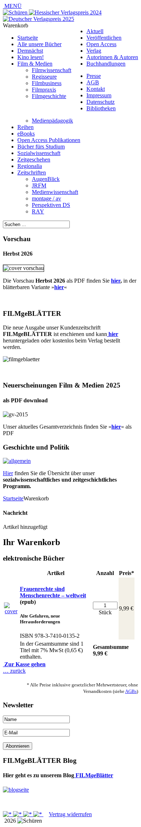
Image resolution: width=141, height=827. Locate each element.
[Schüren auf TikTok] (28, 814)
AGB (92, 82)
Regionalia (29, 166)
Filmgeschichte (49, 96)
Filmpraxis (44, 90)
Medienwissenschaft (55, 192)
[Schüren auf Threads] (18, 814)
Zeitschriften (31, 172)
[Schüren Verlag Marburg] (16, 12)
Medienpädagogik (52, 121)
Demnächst (30, 51)
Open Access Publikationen (48, 140)
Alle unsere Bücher (39, 44)
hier (115, 281)
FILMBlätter (93, 775)
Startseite (27, 38)
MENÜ (12, 6)
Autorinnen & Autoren (112, 57)
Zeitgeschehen (33, 159)
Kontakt (95, 89)
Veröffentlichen (103, 38)
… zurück (14, 671)
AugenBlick (46, 179)
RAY (38, 211)
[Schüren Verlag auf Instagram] (38, 814)
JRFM (39, 185)
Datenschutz (100, 102)
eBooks (26, 134)
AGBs (131, 691)
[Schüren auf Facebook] (8, 814)
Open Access (101, 44)
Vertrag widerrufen (70, 814)
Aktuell (94, 31)
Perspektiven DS (51, 205)
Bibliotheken (101, 108)
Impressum (98, 95)
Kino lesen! (30, 57)
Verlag (93, 51)
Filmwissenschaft (51, 70)
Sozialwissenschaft (38, 153)
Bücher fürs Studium (41, 146)
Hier (8, 473)
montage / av (46, 198)
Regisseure (44, 77)
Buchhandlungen (105, 64)
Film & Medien (34, 64)
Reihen (25, 127)
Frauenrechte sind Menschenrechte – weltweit (53, 592)
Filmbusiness (46, 83)
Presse (93, 76)
